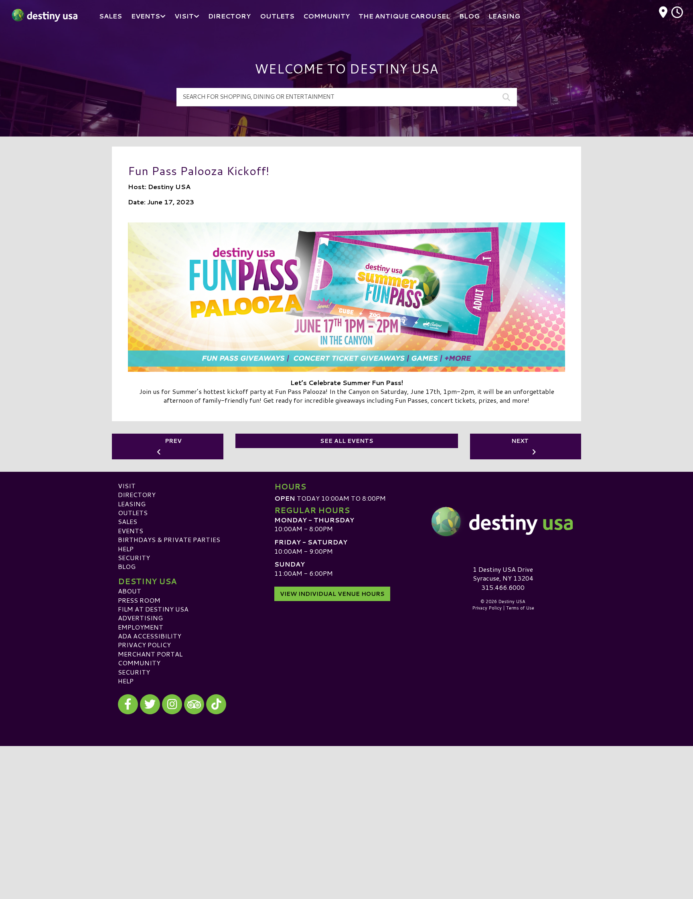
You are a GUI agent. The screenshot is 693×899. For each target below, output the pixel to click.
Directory (137, 494)
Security (134, 557)
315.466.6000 (503, 587)
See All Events (346, 441)
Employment (140, 627)
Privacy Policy (144, 644)
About (129, 590)
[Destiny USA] (503, 521)
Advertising (140, 617)
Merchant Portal (150, 653)
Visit (127, 485)
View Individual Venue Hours (332, 594)
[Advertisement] (346, 802)
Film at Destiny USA (153, 609)
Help (126, 548)
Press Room (139, 600)
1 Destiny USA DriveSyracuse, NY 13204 (503, 574)
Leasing (132, 503)
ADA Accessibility (149, 635)
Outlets (133, 512)
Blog (127, 566)
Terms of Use (520, 608)
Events (130, 530)
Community (139, 662)
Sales (127, 521)
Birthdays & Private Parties (169, 539)
